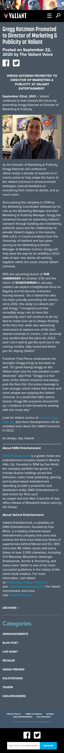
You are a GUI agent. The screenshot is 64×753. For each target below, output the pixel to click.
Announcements (15, 634)
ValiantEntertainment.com (26, 587)
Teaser (7, 687)
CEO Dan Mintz (44, 717)
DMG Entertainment (16, 456)
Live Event (10, 652)
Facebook (14, 582)
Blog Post (10, 643)
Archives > (10, 608)
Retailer (8, 660)
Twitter (26, 582)
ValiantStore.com (20, 595)
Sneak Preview (13, 669)
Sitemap (50, 714)
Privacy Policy (14, 714)
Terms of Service (33, 714)
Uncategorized (14, 696)
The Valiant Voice (36, 54)
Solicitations (12, 678)
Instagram (39, 582)
